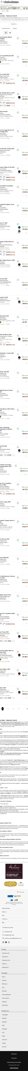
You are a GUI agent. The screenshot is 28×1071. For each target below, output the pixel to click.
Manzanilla (9, 753)
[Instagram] (4, 942)
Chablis (4, 1043)
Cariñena (14, 744)
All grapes (4, 1001)
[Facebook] (6, 942)
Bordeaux (4, 1018)
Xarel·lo (2, 793)
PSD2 (11, 896)
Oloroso (20, 753)
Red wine (4, 980)
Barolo (3, 1036)
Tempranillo (22, 735)
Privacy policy (14, 1058)
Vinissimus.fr (5, 956)
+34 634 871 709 (8, 931)
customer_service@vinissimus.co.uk (12, 938)
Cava (3, 987)
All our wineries (5, 998)
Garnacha (7, 744)
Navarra (13, 764)
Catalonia (25, 791)
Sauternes (4, 1039)
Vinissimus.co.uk (6, 960)
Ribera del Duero (7, 19)
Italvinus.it (4, 963)
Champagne (5, 1014)
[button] (24, 8)
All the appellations (6, 994)
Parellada (8, 793)
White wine (4, 984)
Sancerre (4, 1046)
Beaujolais (4, 1029)
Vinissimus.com (6, 953)
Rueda (22, 19)
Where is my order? (8, 927)
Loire (3, 1032)
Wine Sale (4, 991)
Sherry (1, 753)
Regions (3, 11)
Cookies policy (14, 1053)
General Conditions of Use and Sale (14, 1062)
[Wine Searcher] (14, 884)
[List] (6, 32)
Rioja (2, 19)
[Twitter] (9, 942)
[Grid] (10, 32)
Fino (5, 753)
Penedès (19, 791)
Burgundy (4, 1021)
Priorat (13, 19)
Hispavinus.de (5, 967)
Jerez (25, 19)
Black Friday (5, 1005)
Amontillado (15, 753)
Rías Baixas (18, 19)
